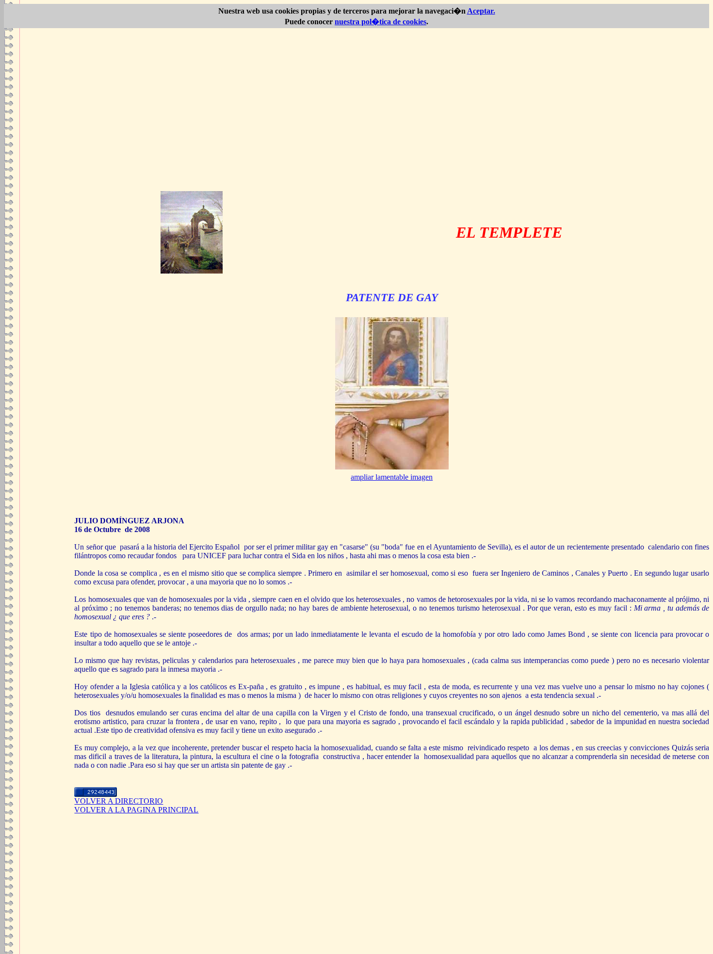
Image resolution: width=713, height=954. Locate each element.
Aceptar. (481, 11)
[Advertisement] (356, 118)
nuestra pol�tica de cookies (380, 21)
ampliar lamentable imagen (392, 477)
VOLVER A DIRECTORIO (118, 801)
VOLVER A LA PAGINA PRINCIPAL (136, 810)
